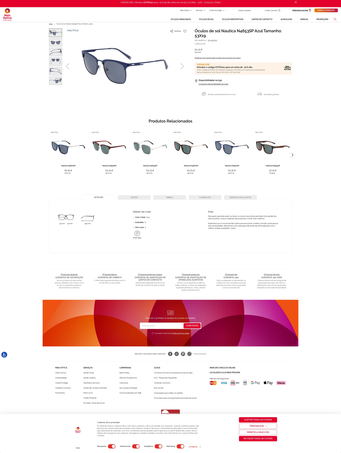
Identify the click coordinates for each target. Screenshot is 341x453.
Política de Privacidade (180, 333)
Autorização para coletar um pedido (168, 393)
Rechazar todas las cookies (258, 438)
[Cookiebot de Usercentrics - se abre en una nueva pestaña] (78, 448)
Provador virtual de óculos (94, 403)
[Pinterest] (183, 354)
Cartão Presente (89, 398)
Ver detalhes (212, 40)
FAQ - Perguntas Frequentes (165, 378)
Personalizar (257, 426)
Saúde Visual (88, 373)
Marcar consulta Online (222, 368)
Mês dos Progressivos (128, 378)
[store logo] (7, 14)
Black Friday (124, 373)
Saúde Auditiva (89, 378)
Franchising (60, 393)
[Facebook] (170, 354)
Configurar (193, 447)
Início (51, 24)
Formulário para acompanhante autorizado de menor (175, 398)
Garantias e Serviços (91, 383)
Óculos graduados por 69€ (130, 393)
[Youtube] (176, 354)
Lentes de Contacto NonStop (95, 388)
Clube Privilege (215, 10)
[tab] (98, 197)
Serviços (199, 10)
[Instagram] (189, 354)
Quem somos (60, 373)
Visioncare (123, 383)
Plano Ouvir (88, 393)
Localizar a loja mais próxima (225, 372)
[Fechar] (295, 2)
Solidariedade (61, 378)
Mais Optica (184, 10)
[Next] (292, 155)
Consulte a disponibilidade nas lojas (213, 84)
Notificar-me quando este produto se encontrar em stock (218, 58)
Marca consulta (326, 10)
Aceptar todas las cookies (258, 420)
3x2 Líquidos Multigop (128, 388)
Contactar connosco (162, 383)
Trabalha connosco (63, 388)
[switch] (136, 446)
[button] (335, 19)
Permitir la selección (258, 432)
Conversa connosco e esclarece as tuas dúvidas (173, 373)
